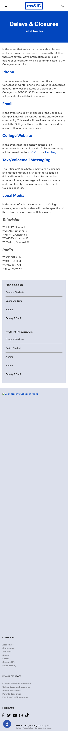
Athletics (7, 651)
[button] (6, 5)
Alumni (9, 356)
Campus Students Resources (16, 683)
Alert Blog (50, 152)
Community (8, 648)
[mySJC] (34, 5)
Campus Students (15, 292)
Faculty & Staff (13, 318)
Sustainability (9, 665)
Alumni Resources (11, 690)
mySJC (32, 152)
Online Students (14, 300)
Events (5, 658)
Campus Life (8, 662)
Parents (9, 309)
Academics (8, 644)
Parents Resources (11, 694)
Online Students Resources (16, 687)
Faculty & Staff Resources (15, 697)
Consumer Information (43, 728)
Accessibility (28, 728)
